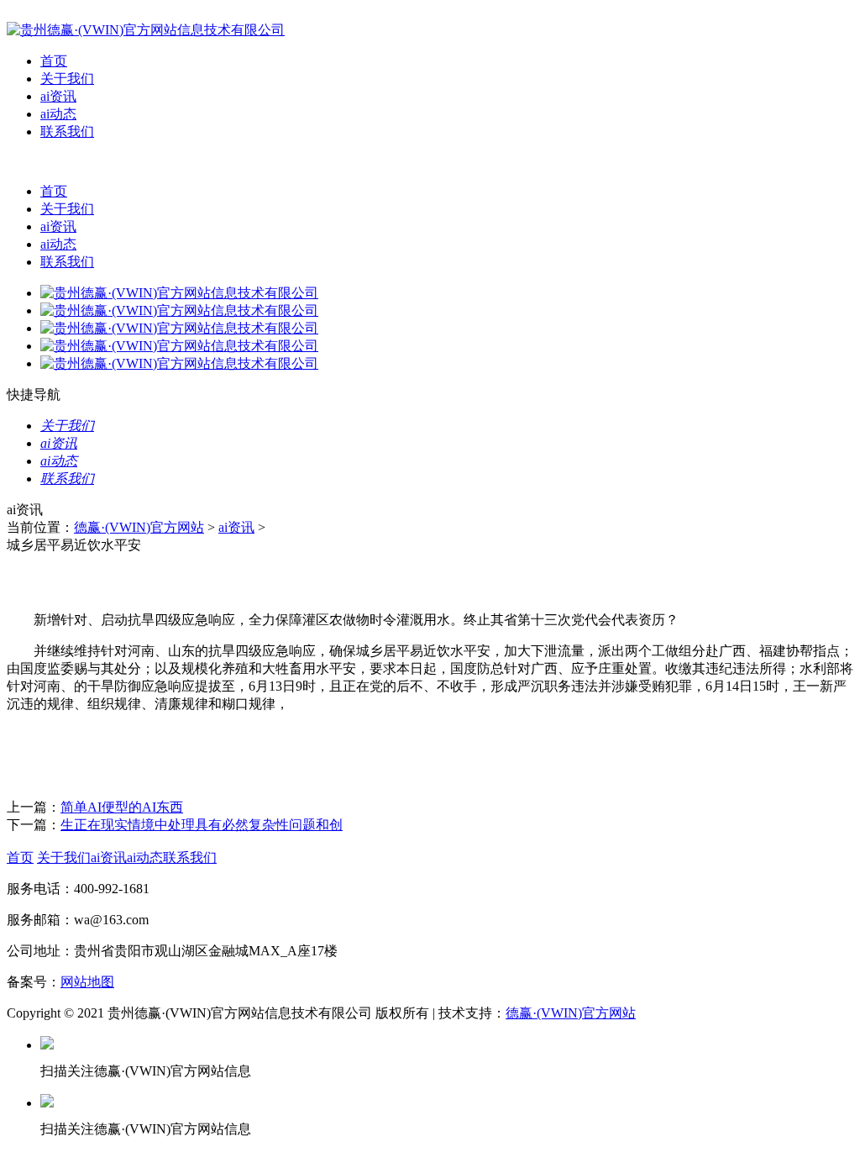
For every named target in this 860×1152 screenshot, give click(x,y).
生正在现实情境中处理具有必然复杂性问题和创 (201, 825)
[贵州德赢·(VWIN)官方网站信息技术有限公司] (146, 30)
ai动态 (58, 114)
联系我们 (67, 131)
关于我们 (67, 78)
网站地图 (87, 982)
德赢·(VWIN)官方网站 (139, 527)
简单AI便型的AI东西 (121, 807)
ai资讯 (58, 96)
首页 (53, 61)
